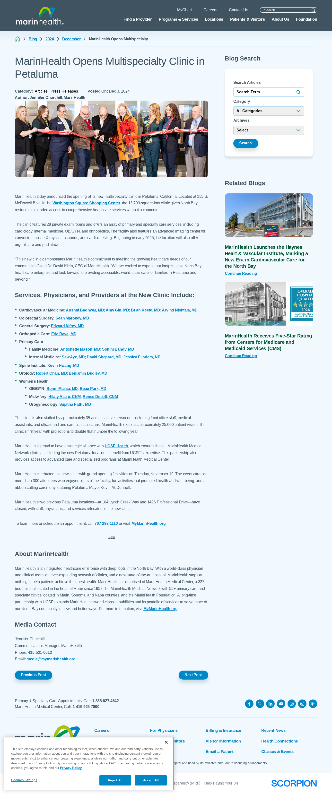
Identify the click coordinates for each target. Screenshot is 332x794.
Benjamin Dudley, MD (88, 373)
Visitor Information (223, 741)
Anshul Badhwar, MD (85, 310)
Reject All (115, 780)
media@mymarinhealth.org (50, 659)
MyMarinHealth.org (148, 523)
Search (245, 143)
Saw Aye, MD (73, 357)
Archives (241, 120)
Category (241, 101)
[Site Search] (313, 10)
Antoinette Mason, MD (80, 349)
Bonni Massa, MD (62, 388)
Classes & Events (277, 751)
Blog (33, 39)
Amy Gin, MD (117, 310)
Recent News (273, 730)
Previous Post (33, 675)
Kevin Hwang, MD (63, 365)
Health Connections (279, 741)
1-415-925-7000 (86, 707)
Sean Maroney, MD (72, 318)
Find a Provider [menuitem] (137, 19)
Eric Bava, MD (64, 334)
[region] (89, 763)
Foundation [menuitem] (306, 19)
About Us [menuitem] (280, 19)
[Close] (166, 742)
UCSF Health (116, 446)
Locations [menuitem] (214, 19)
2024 (49, 39)
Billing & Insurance (223, 730)
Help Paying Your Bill (221, 783)
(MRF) (195, 783)
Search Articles (247, 82)
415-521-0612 (40, 652)
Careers (101, 730)
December (71, 39)
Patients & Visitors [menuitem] (247, 19)
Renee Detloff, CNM (100, 396)
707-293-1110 (106, 523)
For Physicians (163, 730)
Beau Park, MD (93, 388)
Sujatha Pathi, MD (75, 404)
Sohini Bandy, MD (118, 349)
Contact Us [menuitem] (238, 10)
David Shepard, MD (104, 357)
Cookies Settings (24, 780)
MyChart (158, 751)
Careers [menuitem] (210, 10)
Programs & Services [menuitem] (178, 19)
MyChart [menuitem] (184, 10)
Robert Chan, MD (51, 373)
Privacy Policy (71, 768)
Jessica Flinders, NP (141, 357)
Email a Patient (220, 751)
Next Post (193, 675)
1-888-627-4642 (105, 701)
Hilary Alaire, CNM (64, 396)
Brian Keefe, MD (145, 310)
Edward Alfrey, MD (67, 326)
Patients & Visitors (167, 741)
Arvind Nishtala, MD (180, 310)
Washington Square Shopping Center (86, 203)
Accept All (151, 780)
